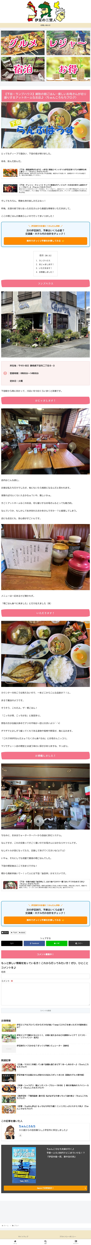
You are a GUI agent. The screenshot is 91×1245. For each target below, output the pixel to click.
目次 (41, 255)
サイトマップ (23, 1236)
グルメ (6, 932)
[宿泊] (23, 69)
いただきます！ (45, 268)
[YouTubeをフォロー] (20, 1135)
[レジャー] (68, 43)
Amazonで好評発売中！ (45, 1188)
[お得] (68, 69)
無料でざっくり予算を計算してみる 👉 (45, 241)
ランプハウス (44, 261)
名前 (3, 972)
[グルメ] (23, 43)
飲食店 (23, 932)
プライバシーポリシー (67, 1236)
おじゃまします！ (46, 264)
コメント (7, 981)
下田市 (15, 932)
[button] (79, 943)
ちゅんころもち (27, 1126)
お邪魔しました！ (46, 272)
